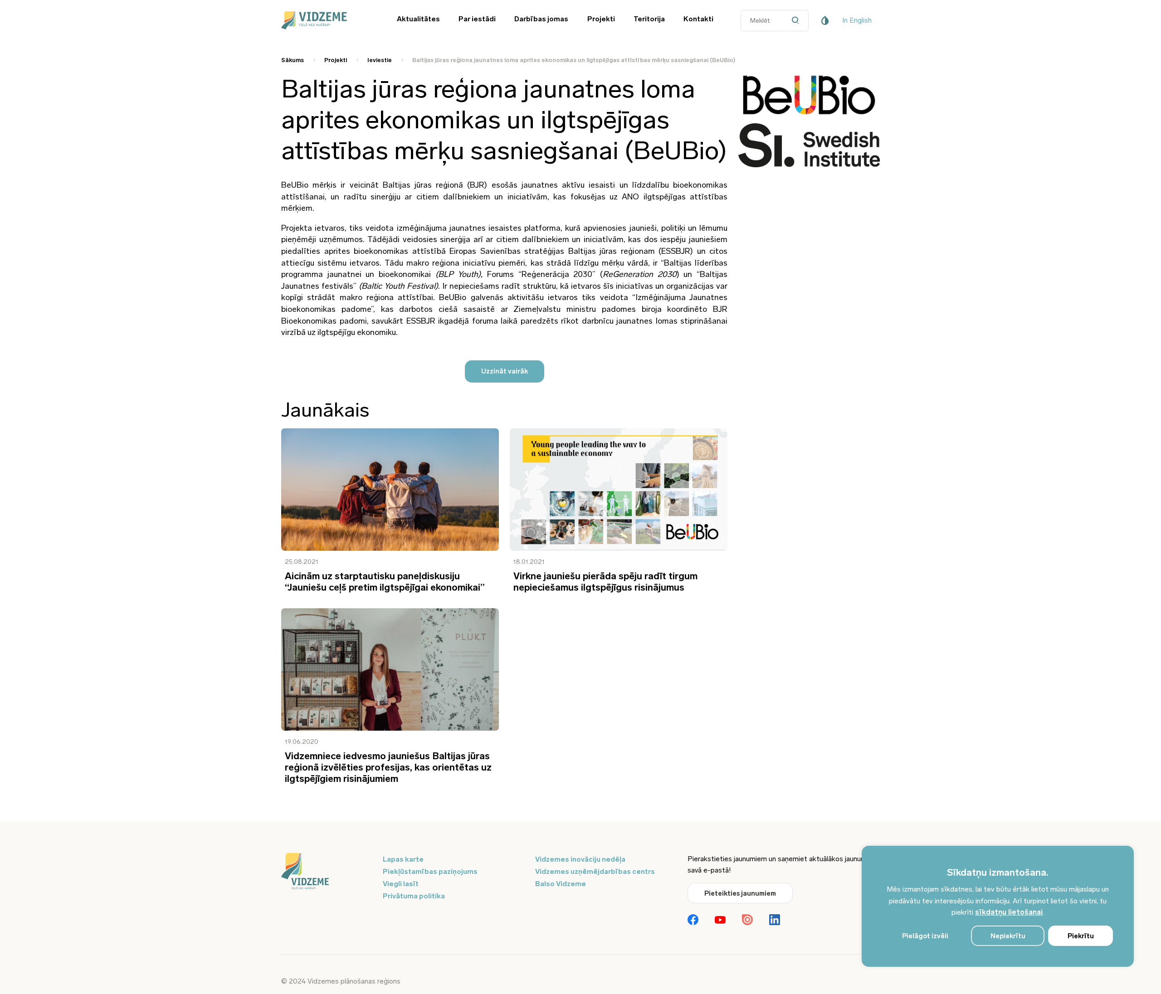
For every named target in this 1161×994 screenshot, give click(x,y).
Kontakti (698, 19)
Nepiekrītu (1007, 936)
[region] (998, 906)
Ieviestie (379, 60)
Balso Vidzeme (560, 883)
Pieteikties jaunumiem (740, 893)
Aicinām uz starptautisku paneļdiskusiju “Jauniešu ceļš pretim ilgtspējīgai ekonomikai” (385, 581)
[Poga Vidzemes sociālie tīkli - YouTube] (720, 920)
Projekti (601, 19)
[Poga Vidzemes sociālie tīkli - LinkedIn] (774, 920)
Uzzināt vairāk (504, 371)
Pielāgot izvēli (925, 936)
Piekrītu (1081, 936)
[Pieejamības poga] (824, 20)
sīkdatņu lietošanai (1009, 912)
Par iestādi (477, 19)
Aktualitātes (418, 19)
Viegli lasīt (401, 883)
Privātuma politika (414, 896)
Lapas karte (403, 859)
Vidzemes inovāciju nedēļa (580, 859)
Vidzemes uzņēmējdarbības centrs (595, 871)
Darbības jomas (541, 19)
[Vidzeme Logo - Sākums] (326, 20)
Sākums (292, 60)
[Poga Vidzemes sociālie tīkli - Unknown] (747, 920)
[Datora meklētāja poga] (797, 20)
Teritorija (649, 19)
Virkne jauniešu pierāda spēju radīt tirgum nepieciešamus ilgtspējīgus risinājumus (605, 581)
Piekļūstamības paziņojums (430, 871)
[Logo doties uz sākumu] (326, 872)
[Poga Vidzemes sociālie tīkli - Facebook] (693, 920)
